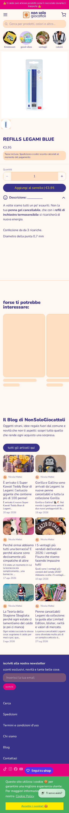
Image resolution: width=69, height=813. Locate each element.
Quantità (7, 169)
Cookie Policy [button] (25, 796)
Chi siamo (10, 736)
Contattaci (10, 758)
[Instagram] (10, 770)
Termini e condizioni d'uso (21, 725)
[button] (34, 188)
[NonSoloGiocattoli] (34, 15)
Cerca (7, 703)
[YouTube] (21, 770)
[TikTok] (5, 770)
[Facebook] (16, 770)
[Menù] (7, 15)
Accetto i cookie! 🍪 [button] (34, 806)
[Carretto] (62, 15)
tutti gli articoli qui (21, 448)
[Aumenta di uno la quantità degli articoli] (62, 176)
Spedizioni (10, 714)
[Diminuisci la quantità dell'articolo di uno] (7, 176)
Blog (6, 747)
